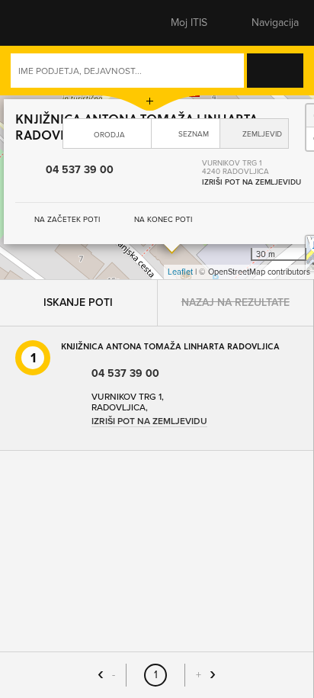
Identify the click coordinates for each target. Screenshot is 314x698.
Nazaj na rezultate (235, 132)
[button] (42, 23)
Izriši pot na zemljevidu (149, 251)
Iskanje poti (78, 132)
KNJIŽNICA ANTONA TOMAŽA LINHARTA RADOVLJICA (170, 175)
